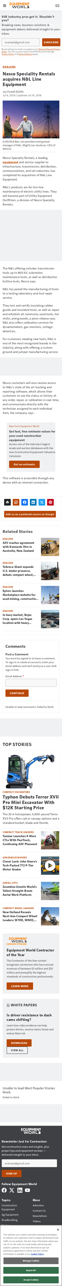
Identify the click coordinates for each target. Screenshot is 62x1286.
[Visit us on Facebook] (4, 1190)
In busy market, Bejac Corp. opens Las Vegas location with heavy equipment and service (18, 619)
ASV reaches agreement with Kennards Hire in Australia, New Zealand (18, 547)
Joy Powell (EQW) (13, 91)
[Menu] (5, 5)
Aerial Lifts (10, 882)
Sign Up (11, 1173)
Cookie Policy (37, 1254)
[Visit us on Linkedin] (19, 1190)
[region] (31, 1255)
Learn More (20, 986)
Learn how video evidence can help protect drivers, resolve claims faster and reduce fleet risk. (30, 1029)
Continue (17, 693)
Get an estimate (24, 464)
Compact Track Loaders (18, 832)
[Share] (24, 502)
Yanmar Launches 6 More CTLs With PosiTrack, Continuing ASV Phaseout (20, 840)
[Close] (58, 1229)
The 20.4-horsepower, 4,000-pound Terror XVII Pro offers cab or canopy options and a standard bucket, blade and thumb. (31, 818)
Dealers (9, 67)
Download (19, 1043)
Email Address (14, 676)
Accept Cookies (31, 1279)
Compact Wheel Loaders (18, 908)
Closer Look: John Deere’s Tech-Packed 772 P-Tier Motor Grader (20, 865)
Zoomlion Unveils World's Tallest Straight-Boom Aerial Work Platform (20, 891)
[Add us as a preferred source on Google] (16, 502)
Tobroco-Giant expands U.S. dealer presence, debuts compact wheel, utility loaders (18, 571)
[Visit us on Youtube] (27, 1190)
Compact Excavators (16, 792)
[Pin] (50, 502)
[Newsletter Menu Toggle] (57, 5)
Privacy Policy (8, 54)
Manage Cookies (31, 1260)
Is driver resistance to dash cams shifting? (29, 1017)
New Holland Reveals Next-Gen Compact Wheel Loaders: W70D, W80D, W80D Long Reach (20, 916)
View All (17, 1050)
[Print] (7, 502)
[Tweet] (42, 502)
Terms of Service (25, 54)
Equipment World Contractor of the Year (30, 952)
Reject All (31, 1270)
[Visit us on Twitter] (12, 1190)
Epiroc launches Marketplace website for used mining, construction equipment (20, 595)
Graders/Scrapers (15, 857)
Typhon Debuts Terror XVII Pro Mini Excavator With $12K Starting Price (31, 802)
